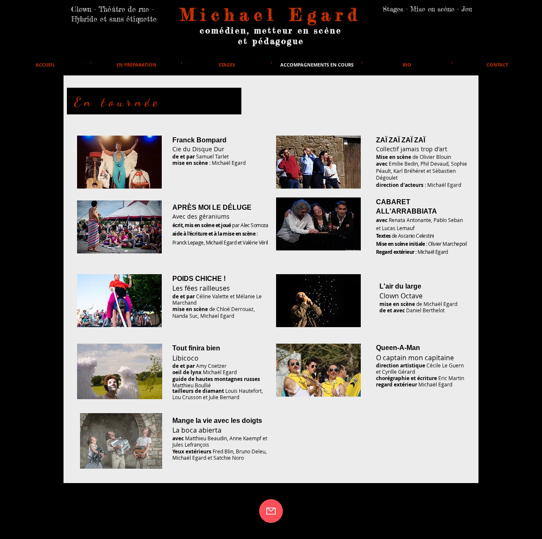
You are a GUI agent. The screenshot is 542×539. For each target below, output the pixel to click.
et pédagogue (271, 41)
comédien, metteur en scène (271, 30)
